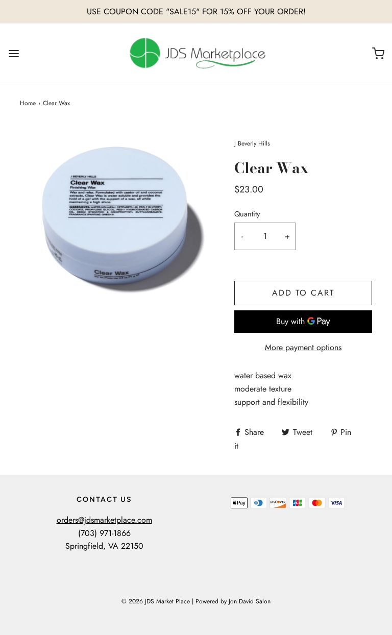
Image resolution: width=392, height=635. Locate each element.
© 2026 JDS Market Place (155, 601)
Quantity (247, 214)
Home (28, 103)
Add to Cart (303, 293)
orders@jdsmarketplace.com (104, 520)
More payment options (303, 347)
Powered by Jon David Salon (233, 601)
